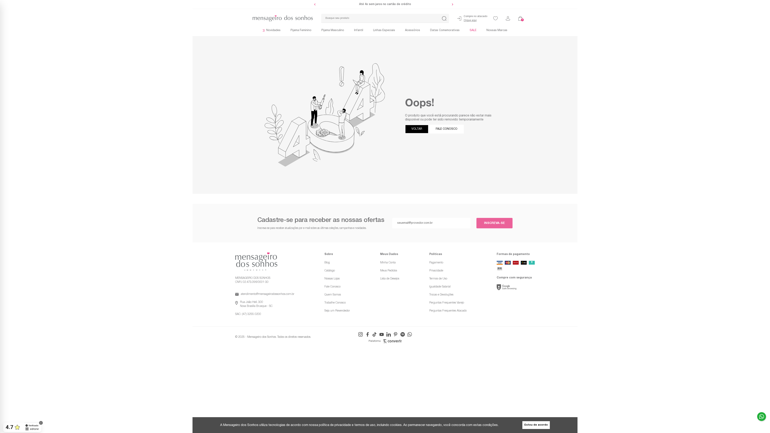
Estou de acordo (536, 425)
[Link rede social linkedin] (389, 334)
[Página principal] (257, 18)
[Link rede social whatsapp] (410, 334)
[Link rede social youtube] (382, 334)
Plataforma (375, 341)
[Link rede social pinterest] (396, 334)
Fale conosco (446, 129)
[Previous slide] (316, 4)
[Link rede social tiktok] (375, 334)
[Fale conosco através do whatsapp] (761, 416)
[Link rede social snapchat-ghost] (403, 334)
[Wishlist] (495, 18)
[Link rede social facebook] (368, 334)
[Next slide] (452, 4)
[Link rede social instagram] (361, 334)
